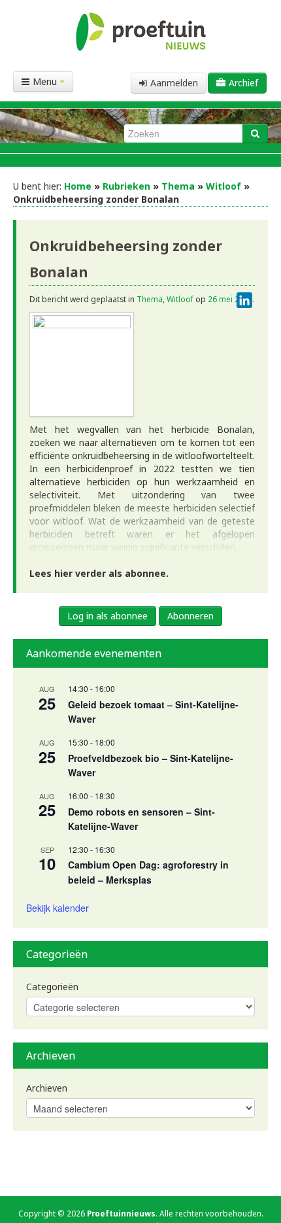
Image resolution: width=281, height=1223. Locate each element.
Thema (178, 186)
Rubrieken (126, 186)
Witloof (223, 186)
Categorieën (52, 986)
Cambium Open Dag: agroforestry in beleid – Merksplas (148, 872)
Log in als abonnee (107, 616)
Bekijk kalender (57, 907)
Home (77, 186)
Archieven (46, 1088)
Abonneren (190, 616)
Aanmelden (174, 83)
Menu (46, 81)
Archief (243, 83)
